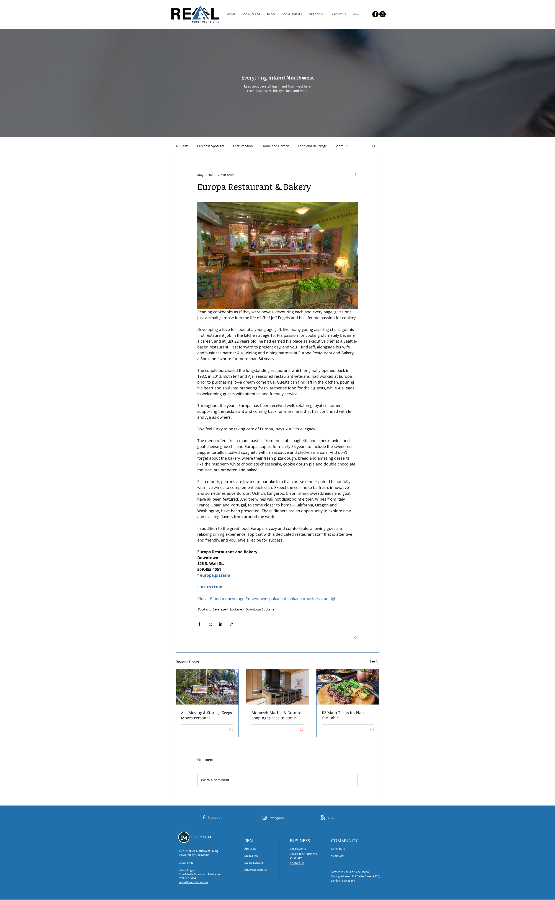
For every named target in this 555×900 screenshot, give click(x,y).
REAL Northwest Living (203, 851)
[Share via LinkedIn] (221, 624)
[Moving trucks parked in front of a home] (207, 687)
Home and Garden (275, 146)
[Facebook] (375, 14)
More (339, 146)
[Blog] (323, 817)
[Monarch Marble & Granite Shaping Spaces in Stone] (277, 687)
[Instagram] (382, 14)
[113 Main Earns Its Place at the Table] (348, 687)
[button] (374, 146)
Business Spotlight (210, 146)
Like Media (202, 855)
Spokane (236, 609)
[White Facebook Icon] (204, 817)
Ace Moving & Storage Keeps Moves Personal (206, 715)
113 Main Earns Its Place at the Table (346, 715)
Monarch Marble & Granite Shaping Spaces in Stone (276, 715)
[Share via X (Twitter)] (210, 624)
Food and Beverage (312, 146)
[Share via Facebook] (199, 624)
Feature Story (243, 146)
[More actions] (355, 174)
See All (374, 661)
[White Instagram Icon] (264, 817)
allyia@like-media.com (193, 882)
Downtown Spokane (260, 609)
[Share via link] (231, 624)
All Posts (182, 146)
